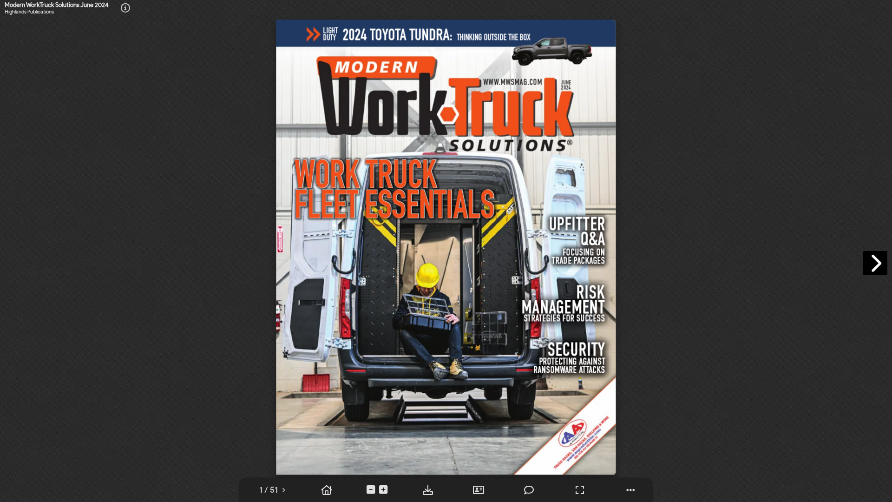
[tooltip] (268, 490)
